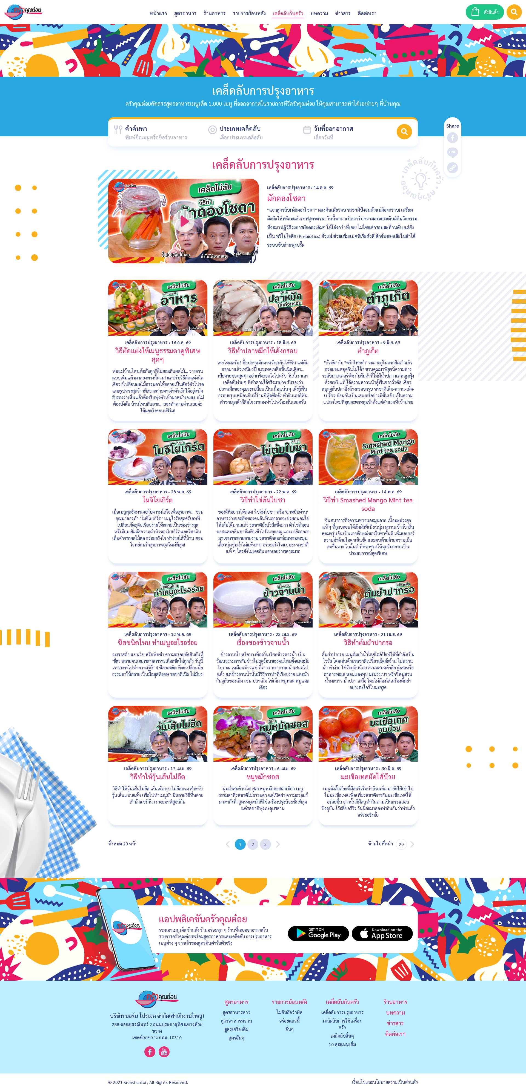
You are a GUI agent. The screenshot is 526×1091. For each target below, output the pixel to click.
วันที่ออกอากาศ (333, 128)
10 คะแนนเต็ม (342, 1044)
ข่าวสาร (343, 13)
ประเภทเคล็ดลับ (240, 128)
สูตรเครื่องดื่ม (236, 1029)
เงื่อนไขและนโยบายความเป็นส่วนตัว (385, 1082)
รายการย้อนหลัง (289, 1001)
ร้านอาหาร (215, 13)
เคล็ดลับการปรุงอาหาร (288, 187)
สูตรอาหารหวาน (236, 1021)
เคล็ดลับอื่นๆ (342, 1036)
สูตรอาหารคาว (236, 1012)
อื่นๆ (289, 1029)
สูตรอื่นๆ (236, 1038)
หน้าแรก (158, 13)
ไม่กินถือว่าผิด (289, 1012)
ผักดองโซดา (286, 198)
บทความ (319, 13)
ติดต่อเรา (395, 1033)
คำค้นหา (136, 128)
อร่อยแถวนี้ (289, 1021)
